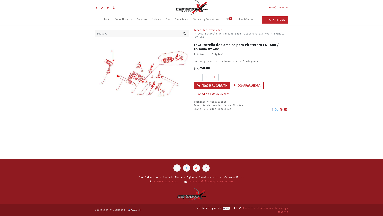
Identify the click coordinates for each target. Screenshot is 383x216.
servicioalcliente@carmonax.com (211, 181)
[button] (212, 85)
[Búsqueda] (184, 33)
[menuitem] (107, 20)
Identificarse (246, 19)
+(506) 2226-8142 (278, 7)
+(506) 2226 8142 (166, 181)
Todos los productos (208, 30)
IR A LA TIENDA (275, 20)
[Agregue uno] (214, 77)
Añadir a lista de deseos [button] (214, 94)
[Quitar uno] (198, 77)
